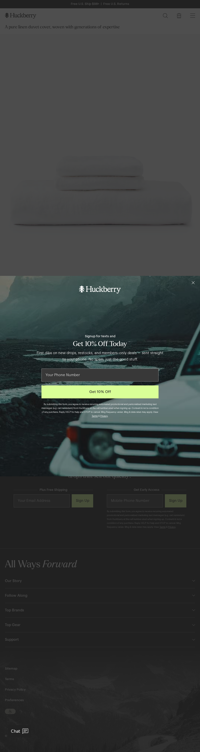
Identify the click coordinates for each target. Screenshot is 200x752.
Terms (95, 416)
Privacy (104, 416)
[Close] (193, 283)
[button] (19, 731)
